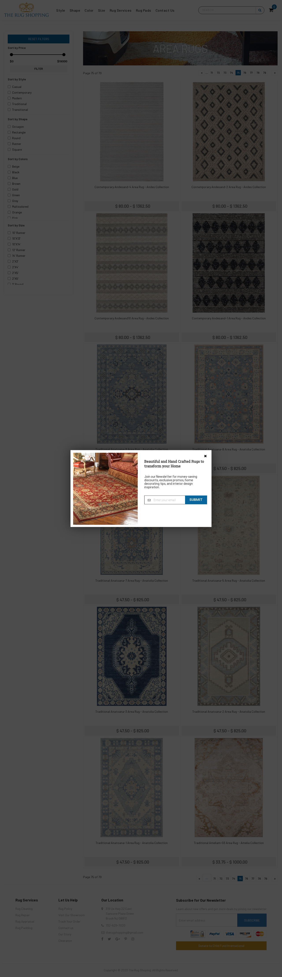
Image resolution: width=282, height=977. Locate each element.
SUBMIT (195, 500)
